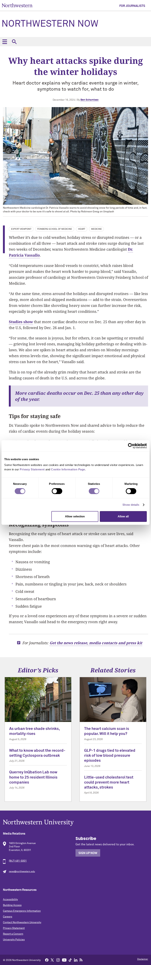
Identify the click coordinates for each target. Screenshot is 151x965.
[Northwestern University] (75, 822)
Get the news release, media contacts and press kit (96, 642)
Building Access (12, 905)
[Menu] (4, 41)
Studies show (21, 321)
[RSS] (81, 960)
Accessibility (10, 899)
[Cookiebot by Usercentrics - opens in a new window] (131, 446)
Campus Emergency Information (22, 911)
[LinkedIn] (75, 960)
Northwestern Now (49, 24)
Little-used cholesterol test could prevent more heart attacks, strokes (108, 783)
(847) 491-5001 (18, 861)
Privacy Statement (14, 928)
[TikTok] (70, 960)
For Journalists (132, 5)
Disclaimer (142, 959)
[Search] (14, 41)
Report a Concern (13, 934)
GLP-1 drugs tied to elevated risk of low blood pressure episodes (109, 756)
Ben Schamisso (89, 100)
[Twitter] (52, 960)
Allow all (123, 516)
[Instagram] (58, 960)
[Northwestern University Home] (17, 5)
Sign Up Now (87, 853)
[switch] (57, 491)
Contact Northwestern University (22, 922)
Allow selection (75, 516)
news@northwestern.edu (22, 871)
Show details (130, 504)
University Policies (14, 939)
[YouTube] (64, 960)
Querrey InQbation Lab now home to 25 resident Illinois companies (33, 777)
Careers (7, 916)
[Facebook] (46, 960)
